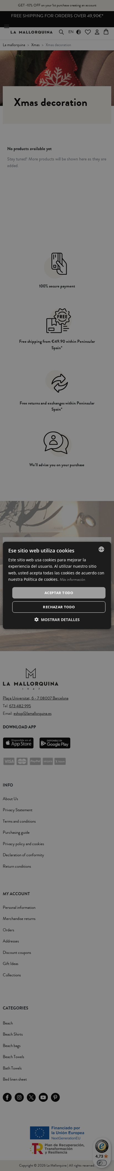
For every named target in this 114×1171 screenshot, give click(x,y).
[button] (57, 619)
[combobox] (101, 549)
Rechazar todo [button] (59, 606)
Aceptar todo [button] (59, 592)
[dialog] (57, 585)
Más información (72, 579)
